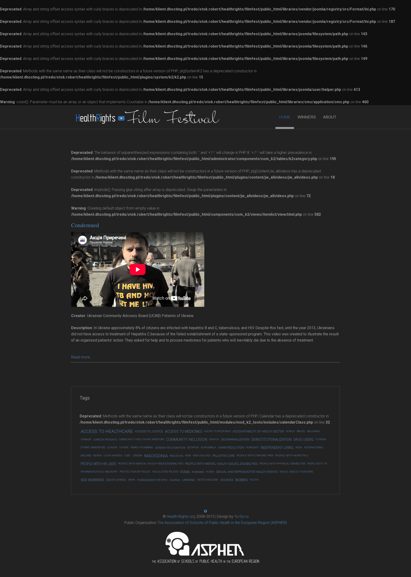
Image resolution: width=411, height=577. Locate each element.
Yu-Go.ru (241, 516)
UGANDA (174, 480)
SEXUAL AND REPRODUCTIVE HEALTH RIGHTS (247, 472)
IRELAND (86, 455)
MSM (188, 455)
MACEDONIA (156, 455)
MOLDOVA (176, 455)
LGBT (127, 455)
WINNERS (307, 117)
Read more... (82, 357)
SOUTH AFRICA (116, 480)
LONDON (137, 455)
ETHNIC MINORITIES (93, 447)
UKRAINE (188, 480)
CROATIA (214, 439)
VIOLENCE (226, 480)
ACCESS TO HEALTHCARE (107, 431)
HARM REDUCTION (231, 447)
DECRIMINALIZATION (235, 439)
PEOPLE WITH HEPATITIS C (291, 455)
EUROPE (124, 447)
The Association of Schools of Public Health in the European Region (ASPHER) (222, 522)
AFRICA (290, 431)
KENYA (97, 455)
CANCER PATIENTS (105, 439)
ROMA (185, 472)
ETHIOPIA (320, 439)
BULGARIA (313, 431)
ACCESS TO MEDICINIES (217, 431)
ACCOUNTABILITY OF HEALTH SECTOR (258, 431)
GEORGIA (193, 447)
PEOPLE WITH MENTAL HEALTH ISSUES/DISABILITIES (150, 463)
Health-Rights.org (181, 516)
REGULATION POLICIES (165, 471)
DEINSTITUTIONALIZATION (271, 439)
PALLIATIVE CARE (223, 455)
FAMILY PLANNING (142, 447)
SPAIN (131, 479)
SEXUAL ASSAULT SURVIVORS (296, 471)
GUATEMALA (208, 447)
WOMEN (241, 480)
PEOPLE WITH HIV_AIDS (98, 464)
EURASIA (112, 447)
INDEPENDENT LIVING (277, 448)
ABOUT (329, 117)
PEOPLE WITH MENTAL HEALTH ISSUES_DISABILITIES (221, 463)
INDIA (298, 447)
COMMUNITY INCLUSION (186, 439)
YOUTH (254, 479)
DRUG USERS (303, 439)
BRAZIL (301, 431)
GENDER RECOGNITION (170, 447)
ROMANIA (198, 472)
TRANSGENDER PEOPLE (152, 480)
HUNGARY (252, 447)
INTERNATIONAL (313, 447)
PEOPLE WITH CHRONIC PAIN (255, 455)
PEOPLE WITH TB (317, 463)
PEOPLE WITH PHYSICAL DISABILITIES (282, 463)
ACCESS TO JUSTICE (149, 431)
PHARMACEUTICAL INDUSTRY (99, 471)
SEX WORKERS (92, 480)
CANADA (86, 439)
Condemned (85, 225)
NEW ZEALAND (201, 455)
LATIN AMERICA (112, 455)
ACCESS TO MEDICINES (183, 431)
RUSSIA (210, 471)
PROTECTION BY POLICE (135, 471)
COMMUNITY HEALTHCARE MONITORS (141, 439)
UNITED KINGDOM (207, 479)
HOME (284, 117)
